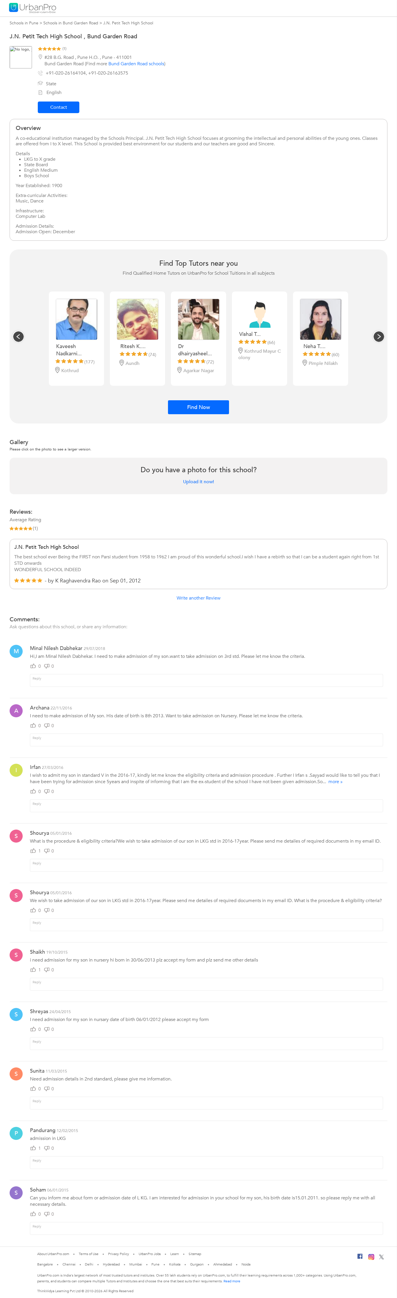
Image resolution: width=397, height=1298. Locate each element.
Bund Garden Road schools (136, 64)
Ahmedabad (222, 1264)
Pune (155, 1264)
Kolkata (174, 1264)
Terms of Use (89, 1254)
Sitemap (195, 1254)
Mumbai (135, 1264)
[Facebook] (360, 1258)
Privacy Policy (118, 1254)
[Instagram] (371, 1259)
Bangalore (45, 1264)
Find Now (198, 407)
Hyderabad (111, 1264)
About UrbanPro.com (53, 1254)
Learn (174, 1254)
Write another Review (199, 598)
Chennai (68, 1264)
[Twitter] (381, 1258)
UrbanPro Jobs (150, 1254)
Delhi (89, 1264)
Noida (246, 1264)
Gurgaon (196, 1264)
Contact (58, 107)
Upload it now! (198, 482)
